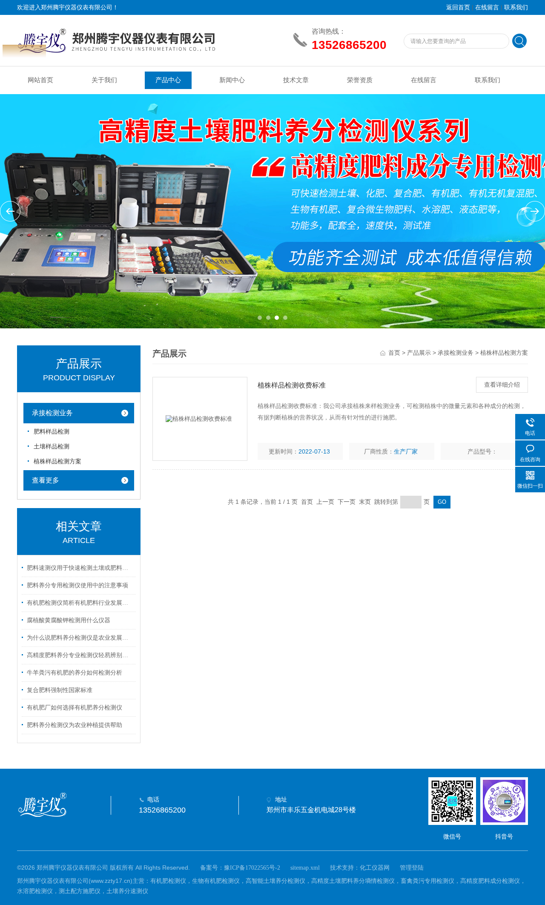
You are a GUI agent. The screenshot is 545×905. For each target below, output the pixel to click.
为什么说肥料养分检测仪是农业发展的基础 (80, 638)
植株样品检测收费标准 (292, 385)
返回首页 (458, 7)
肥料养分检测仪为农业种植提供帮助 (74, 725)
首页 (394, 353)
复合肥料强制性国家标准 (59, 690)
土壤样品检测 (51, 446)
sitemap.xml (305, 868)
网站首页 (40, 80)
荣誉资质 (360, 80)
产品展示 (419, 353)
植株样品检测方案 (57, 461)
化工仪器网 (375, 868)
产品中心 (168, 80)
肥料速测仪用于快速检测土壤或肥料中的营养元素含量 (80, 568)
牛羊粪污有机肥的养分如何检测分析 (74, 672)
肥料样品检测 (51, 431)
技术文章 (296, 80)
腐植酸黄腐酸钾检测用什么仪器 (68, 620)
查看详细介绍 (502, 385)
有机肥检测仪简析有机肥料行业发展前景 (80, 603)
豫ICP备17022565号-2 (252, 868)
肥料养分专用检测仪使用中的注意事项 (77, 585)
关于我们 (104, 80)
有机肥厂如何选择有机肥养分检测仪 (74, 707)
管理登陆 (412, 868)
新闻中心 (232, 80)
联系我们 (516, 7)
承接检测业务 (52, 413)
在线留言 (487, 7)
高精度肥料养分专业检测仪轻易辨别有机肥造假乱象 (80, 655)
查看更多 (45, 480)
